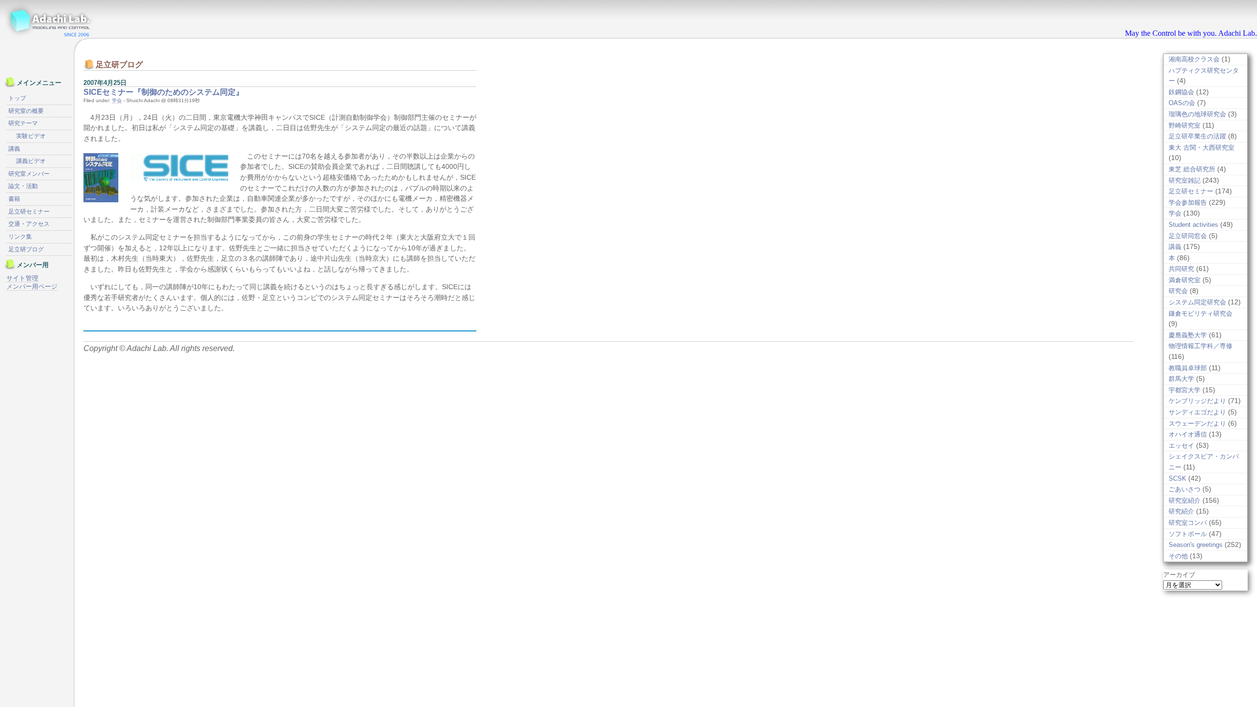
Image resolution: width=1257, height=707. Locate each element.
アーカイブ (1179, 574)
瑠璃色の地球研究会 (1197, 114)
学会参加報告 (1188, 202)
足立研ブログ (26, 249)
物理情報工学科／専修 (1200, 346)
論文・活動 (23, 186)
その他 (1178, 556)
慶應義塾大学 (1188, 335)
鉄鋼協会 (1181, 92)
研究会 (1178, 291)
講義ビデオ (31, 161)
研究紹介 (1181, 511)
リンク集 (20, 236)
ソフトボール (1188, 534)
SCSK (1177, 478)
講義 (1175, 246)
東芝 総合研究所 (1192, 169)
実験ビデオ (31, 136)
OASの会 (1182, 103)
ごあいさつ (1185, 489)
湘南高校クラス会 (1194, 59)
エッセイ (1181, 445)
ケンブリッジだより (1197, 401)
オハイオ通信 (1188, 434)
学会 (117, 100)
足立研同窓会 (1188, 236)
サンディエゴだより (1197, 412)
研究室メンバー (29, 173)
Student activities (1193, 224)
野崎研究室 (1185, 125)
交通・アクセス (29, 223)
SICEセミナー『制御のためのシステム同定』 (163, 92)
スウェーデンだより (1197, 423)
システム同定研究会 (1197, 302)
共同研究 (1181, 268)
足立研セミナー (1191, 191)
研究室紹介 (1185, 500)
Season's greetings (1196, 544)
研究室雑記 (1185, 180)
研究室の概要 (26, 111)
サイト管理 (22, 278)
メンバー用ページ (31, 286)
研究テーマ (23, 123)
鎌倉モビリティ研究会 (1200, 313)
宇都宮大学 (1185, 390)
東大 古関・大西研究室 (1201, 147)
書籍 (14, 198)
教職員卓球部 (1188, 368)
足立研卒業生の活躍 (1197, 136)
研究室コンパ (1188, 522)
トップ (17, 98)
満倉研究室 (1185, 280)
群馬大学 (1181, 378)
